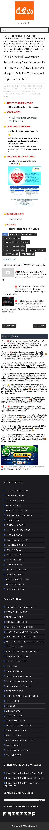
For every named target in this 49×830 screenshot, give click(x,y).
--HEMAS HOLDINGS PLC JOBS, (19, 86)
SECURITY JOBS (14, 691)
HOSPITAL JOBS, (27, 94)
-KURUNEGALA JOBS (17, 510)
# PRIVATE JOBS (27, 254)
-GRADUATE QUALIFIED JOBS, (21, 89)
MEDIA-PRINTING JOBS (19, 686)
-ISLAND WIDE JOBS (17, 491)
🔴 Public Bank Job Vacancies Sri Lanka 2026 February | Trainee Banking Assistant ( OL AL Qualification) (24, 290)
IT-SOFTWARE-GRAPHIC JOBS (22, 632)
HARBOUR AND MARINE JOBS (22, 696)
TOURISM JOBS (14, 745)
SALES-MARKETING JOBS (19, 627)
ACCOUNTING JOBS (16, 622)
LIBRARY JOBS (14, 711)
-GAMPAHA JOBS (15, 500)
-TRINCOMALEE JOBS (17, 579)
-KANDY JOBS (13, 505)
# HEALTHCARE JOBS (36, 250)
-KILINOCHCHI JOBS (17, 570)
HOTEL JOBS (13, 701)
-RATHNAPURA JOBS (17, 540)
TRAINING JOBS (14, 617)
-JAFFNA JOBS (13, 550)
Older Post (39, 326)
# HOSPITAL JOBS (10, 254)
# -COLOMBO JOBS (11, 238)
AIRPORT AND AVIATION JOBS (22, 652)
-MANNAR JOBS (14, 574)
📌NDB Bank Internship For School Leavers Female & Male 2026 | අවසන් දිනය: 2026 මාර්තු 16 (24, 276)
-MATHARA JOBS (15, 584)
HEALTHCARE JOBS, (12, 94)
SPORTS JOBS (13, 735)
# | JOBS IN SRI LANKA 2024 (14, 250)
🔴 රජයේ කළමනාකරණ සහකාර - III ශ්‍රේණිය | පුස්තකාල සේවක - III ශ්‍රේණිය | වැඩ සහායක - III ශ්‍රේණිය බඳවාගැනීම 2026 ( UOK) (23, 408)
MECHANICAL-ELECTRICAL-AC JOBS (25, 642)
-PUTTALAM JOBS (15, 525)
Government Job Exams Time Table (24, 773)
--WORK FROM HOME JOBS (21, 740)
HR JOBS (11, 706)
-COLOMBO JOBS (15, 495)
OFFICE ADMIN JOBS (17, 612)
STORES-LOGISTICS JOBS (19, 681)
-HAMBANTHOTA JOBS (18, 530)
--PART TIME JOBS (16, 721)
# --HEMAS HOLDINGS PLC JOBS (23, 234)
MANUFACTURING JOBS (19, 726)
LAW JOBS (11, 666)
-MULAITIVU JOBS (15, 589)
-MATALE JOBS (14, 535)
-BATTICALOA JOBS (16, 545)
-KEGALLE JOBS (14, 555)
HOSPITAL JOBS (14, 647)
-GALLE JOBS (13, 520)
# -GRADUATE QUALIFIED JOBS (16, 242)
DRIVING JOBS (14, 671)
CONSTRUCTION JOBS (18, 656)
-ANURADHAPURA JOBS (19, 515)
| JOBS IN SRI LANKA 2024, (24, 91)
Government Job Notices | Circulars (25, 778)
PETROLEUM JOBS (16, 730)
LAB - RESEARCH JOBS (18, 676)
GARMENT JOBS (14, 716)
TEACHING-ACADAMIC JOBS (21, 637)
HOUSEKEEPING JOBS (18, 750)
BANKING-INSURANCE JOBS (21, 607)
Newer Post (9, 326)
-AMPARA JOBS (14, 565)
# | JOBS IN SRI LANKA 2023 (14, 246)
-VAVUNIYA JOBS (15, 560)
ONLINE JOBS (13, 755)
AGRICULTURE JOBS (17, 661)
